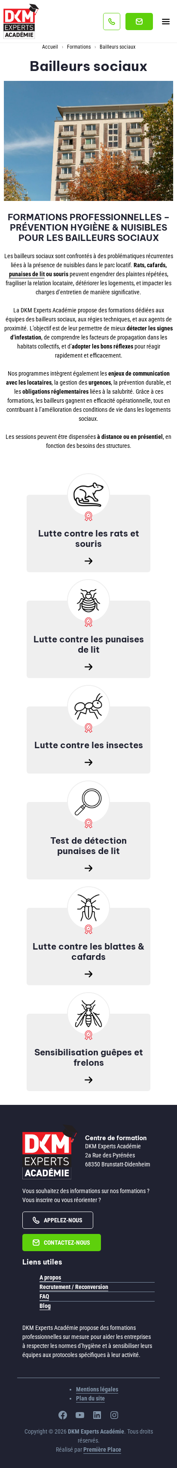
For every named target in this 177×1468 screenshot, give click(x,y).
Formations (79, 47)
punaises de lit (27, 274)
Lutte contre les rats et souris (88, 538)
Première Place (102, 1449)
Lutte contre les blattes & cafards (88, 951)
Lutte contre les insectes (88, 745)
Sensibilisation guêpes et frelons (88, 1057)
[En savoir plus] (88, 494)
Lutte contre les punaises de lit (89, 644)
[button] (111, 21)
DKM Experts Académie (113, 1146)
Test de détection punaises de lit (88, 845)
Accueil (50, 47)
